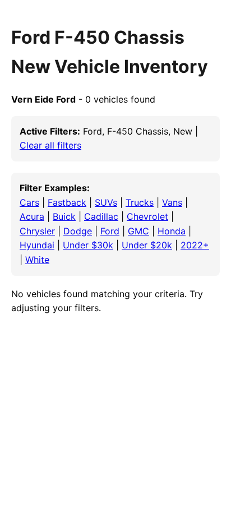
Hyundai (37, 245)
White (37, 259)
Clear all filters (50, 145)
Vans (172, 202)
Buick (64, 216)
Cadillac (101, 216)
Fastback (67, 202)
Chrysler (37, 231)
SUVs (106, 202)
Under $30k (88, 245)
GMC (138, 231)
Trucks (140, 202)
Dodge (77, 231)
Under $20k (147, 245)
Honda (172, 231)
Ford (109, 231)
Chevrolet (147, 216)
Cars (29, 202)
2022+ (195, 245)
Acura (32, 216)
